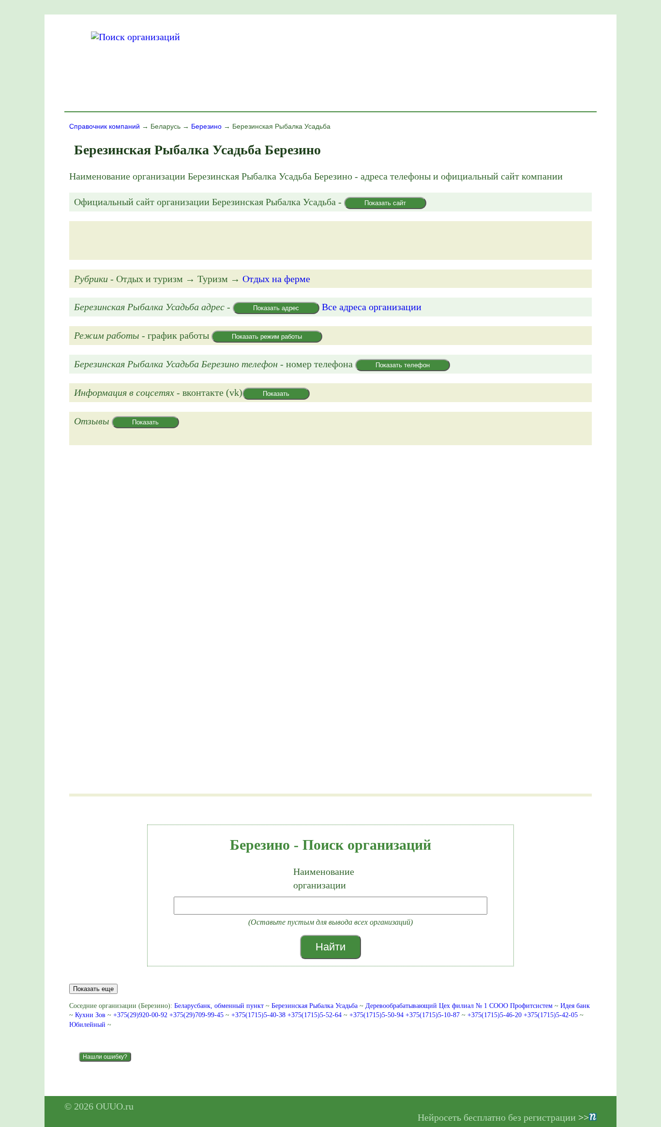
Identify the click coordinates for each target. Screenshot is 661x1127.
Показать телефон (403, 365)
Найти (330, 947)
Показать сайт (385, 203)
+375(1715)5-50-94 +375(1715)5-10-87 (405, 1015)
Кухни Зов (90, 1015)
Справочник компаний (104, 126)
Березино (206, 126)
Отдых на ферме (276, 278)
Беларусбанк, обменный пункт (219, 1005)
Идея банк (575, 1005)
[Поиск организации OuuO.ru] (135, 36)
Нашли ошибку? (105, 1056)
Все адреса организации (371, 306)
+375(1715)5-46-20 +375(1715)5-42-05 (523, 1015)
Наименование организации (323, 878)
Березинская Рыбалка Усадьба (314, 1005)
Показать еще (93, 988)
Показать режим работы (267, 336)
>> (583, 1117)
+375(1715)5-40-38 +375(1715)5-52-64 (287, 1015)
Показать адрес (276, 308)
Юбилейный (87, 1024)
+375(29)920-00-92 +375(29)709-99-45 (169, 1015)
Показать (276, 393)
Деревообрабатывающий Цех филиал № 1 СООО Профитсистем (459, 1005)
